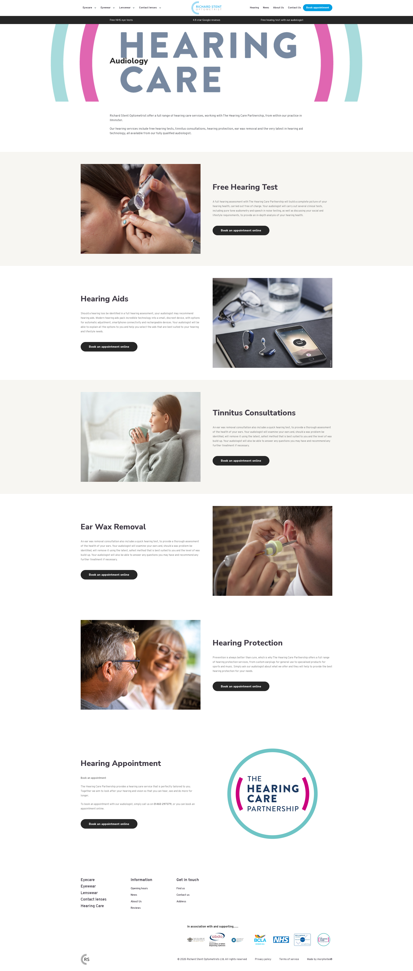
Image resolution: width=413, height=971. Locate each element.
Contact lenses (148, 7)
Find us (180, 888)
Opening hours (139, 888)
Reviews (136, 908)
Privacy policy (263, 959)
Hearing (254, 7)
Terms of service (289, 959)
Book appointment (317, 7)
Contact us (183, 895)
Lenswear (125, 7)
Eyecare (87, 7)
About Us (278, 7)
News (266, 7)
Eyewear (106, 7)
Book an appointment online (241, 230)
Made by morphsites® (319, 959)
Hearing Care (92, 906)
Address (181, 901)
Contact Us (294, 7)
